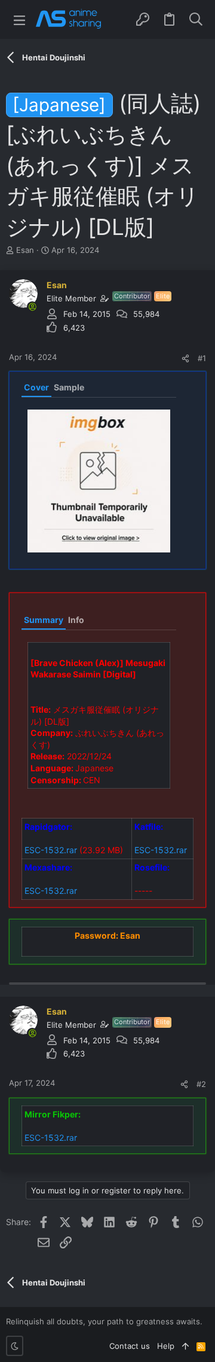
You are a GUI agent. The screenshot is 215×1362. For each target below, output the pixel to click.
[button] (19, 19)
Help (165, 1346)
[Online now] (32, 306)
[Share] (185, 358)
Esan (25, 250)
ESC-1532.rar (50, 850)
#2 (201, 1084)
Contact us (129, 1346)
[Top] (185, 1346)
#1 (202, 358)
